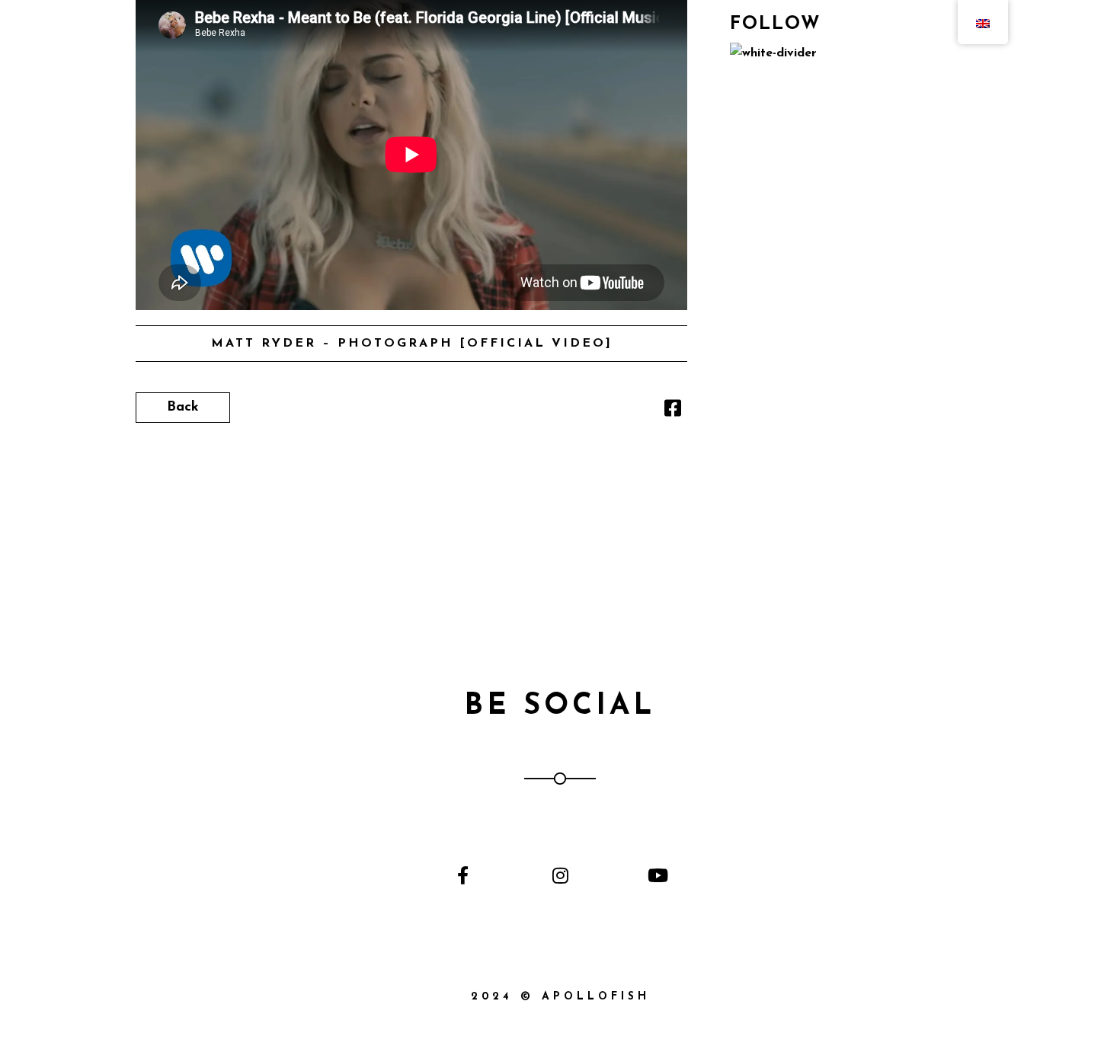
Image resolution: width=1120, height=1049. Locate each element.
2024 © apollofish (560, 997)
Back (183, 407)
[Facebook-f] (462, 874)
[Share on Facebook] (672, 412)
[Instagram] (559, 874)
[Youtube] (657, 874)
